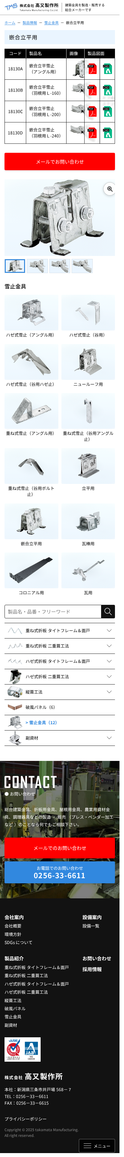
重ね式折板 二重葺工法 (26, 972)
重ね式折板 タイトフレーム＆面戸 (37, 964)
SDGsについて (19, 939)
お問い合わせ (96, 955)
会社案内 (14, 914)
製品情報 (30, 22)
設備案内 (92, 914)
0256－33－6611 (32, 1093)
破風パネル (15, 1005)
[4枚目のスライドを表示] (82, 263)
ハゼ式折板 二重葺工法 (26, 989)
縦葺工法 (13, 997)
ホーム (10, 22)
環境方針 (13, 931)
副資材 (11, 1022)
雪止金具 (51, 22)
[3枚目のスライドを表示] (59, 263)
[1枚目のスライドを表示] (15, 263)
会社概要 (13, 923)
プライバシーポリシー (26, 1116)
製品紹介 (14, 955)
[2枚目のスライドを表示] (37, 263)
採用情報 (92, 966)
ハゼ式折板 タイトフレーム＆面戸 (37, 981)
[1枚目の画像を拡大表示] (105, 188)
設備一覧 (90, 923)
